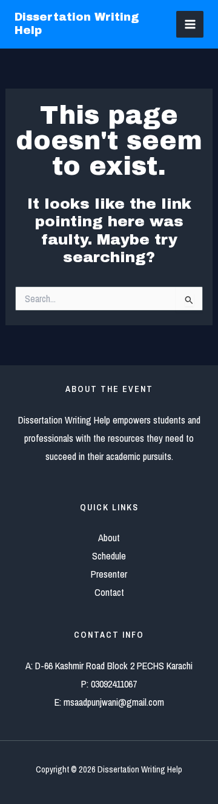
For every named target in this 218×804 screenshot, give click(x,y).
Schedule (109, 555)
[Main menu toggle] (189, 24)
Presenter (109, 574)
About (109, 537)
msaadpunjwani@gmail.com (114, 702)
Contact (109, 592)
